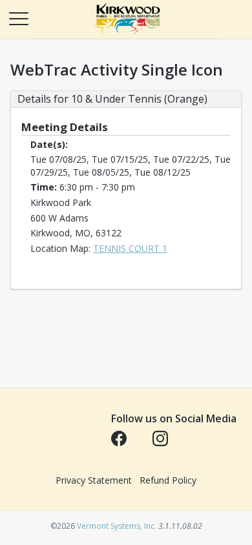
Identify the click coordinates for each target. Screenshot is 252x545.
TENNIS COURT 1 (130, 248)
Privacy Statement (94, 480)
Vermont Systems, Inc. (116, 525)
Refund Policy (168, 480)
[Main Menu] (18, 18)
